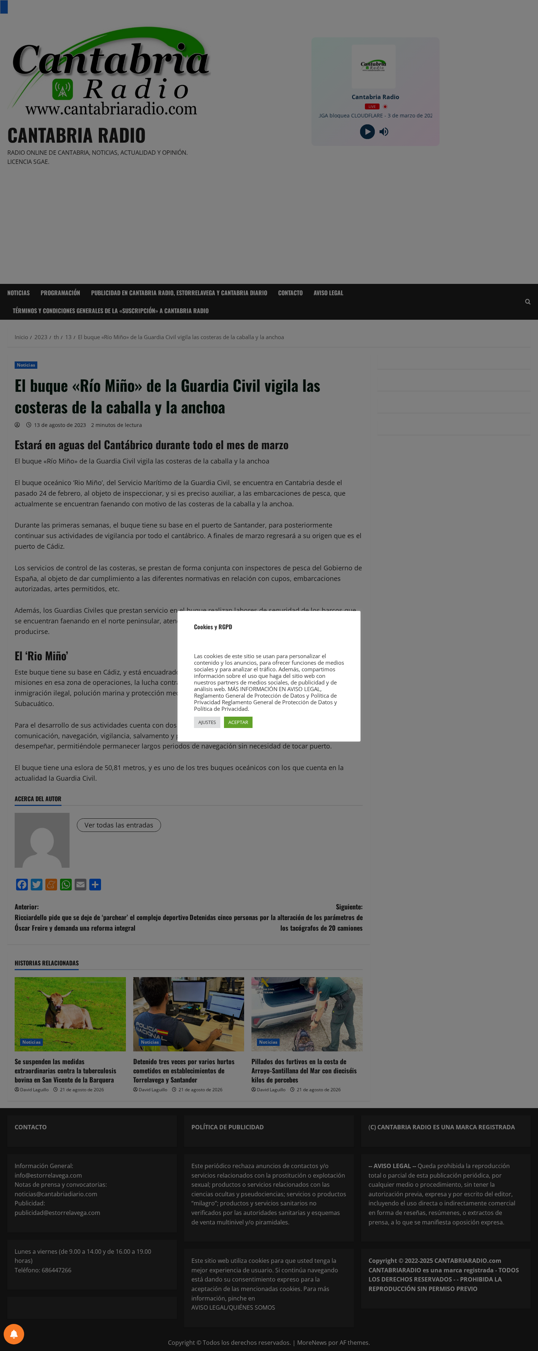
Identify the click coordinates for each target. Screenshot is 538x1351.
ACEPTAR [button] (238, 722)
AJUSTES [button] (207, 722)
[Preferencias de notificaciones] (14, 1334)
